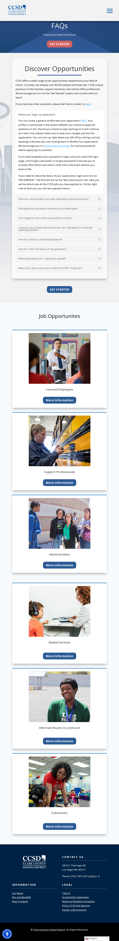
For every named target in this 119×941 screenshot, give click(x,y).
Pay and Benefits (21, 897)
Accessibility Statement (75, 897)
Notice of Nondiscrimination (78, 901)
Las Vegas (17, 893)
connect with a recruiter (56, 145)
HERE (83, 120)
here (88, 104)
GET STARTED (59, 44)
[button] (7, 934)
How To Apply (20, 901)
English (93, 938)
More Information (59, 400)
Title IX (66, 893)
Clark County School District (49, 929)
